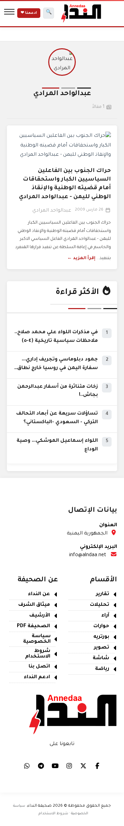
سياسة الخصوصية (37, 639)
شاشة (101, 658)
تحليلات (99, 605)
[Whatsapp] (27, 765)
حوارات (101, 626)
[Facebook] (97, 765)
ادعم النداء (37, 677)
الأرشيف (39, 616)
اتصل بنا (39, 667)
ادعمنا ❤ (29, 13)
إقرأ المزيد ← (81, 258)
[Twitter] (83, 765)
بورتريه (101, 637)
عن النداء (39, 594)
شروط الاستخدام (37, 654)
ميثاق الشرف (34, 605)
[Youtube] (55, 765)
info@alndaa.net (87, 555)
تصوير (101, 648)
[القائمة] (9, 13)
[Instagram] (69, 765)
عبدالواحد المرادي (51, 211)
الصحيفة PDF (33, 626)
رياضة (102, 669)
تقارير (102, 594)
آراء (105, 616)
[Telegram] (41, 765)
